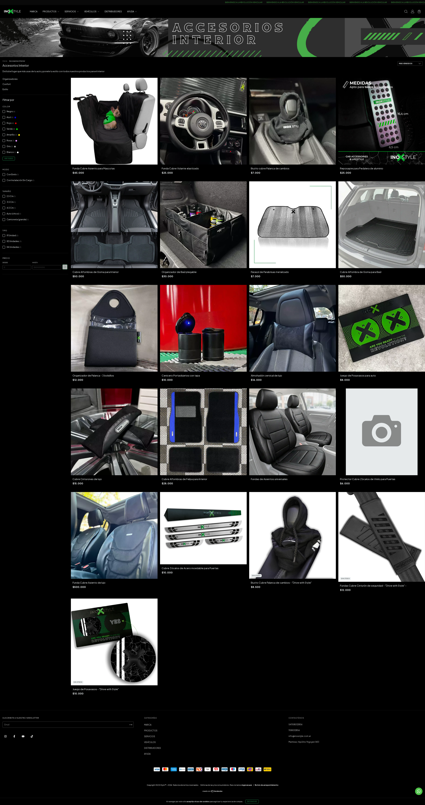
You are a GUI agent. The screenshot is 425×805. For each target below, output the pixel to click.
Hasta (35, 262)
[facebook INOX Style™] (14, 736)
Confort (6, 84)
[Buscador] (406, 12)
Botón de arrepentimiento (266, 785)
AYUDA (130, 11)
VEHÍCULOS (90, 11)
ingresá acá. (247, 785)
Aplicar (64, 266)
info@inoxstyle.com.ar (300, 736)
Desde (5, 262)
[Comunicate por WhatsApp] (419, 791)
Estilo (5, 89)
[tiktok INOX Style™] (32, 736)
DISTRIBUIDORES (113, 11)
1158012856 (294, 730)
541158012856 (295, 724)
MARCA (33, 11)
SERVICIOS (70, 11)
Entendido (252, 801)
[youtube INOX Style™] (23, 736)
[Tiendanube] (212, 791)
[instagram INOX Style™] (5, 736)
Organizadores (10, 79)
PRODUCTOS (50, 11)
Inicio (4, 61)
